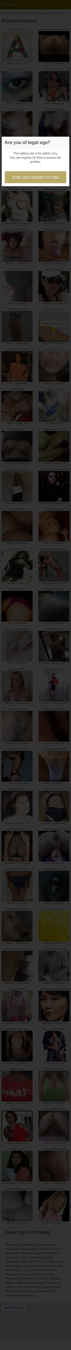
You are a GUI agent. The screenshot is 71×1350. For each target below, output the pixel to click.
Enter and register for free (35, 177)
